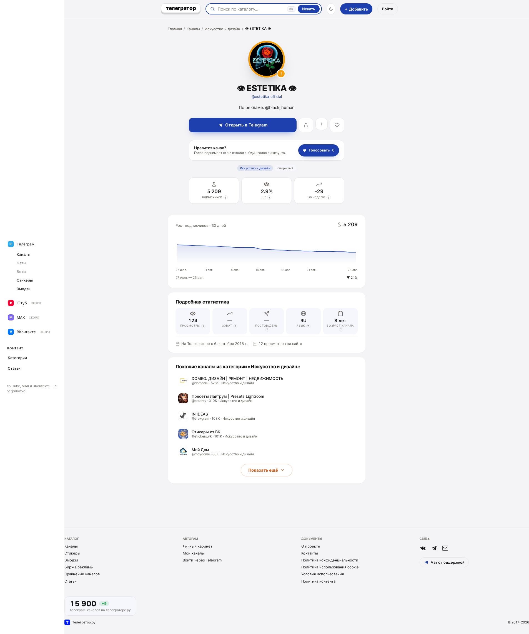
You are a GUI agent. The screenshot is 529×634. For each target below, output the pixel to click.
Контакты (309, 553)
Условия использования (322, 574)
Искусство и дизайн (222, 29)
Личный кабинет (197, 546)
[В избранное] (337, 125)
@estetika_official (267, 96)
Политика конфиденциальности (329, 560)
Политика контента (318, 581)
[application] (267, 251)
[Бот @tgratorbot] (434, 548)
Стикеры (72, 553)
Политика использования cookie (330, 567)
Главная (175, 29)
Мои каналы (194, 553)
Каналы (193, 29)
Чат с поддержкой (448, 562)
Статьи (70, 581)
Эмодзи (71, 560)
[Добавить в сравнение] (321, 124)
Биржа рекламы (79, 567)
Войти (387, 9)
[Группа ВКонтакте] (423, 548)
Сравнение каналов (82, 574)
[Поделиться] (306, 125)
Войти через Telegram (202, 560)
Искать (308, 9)
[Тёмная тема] (331, 8)
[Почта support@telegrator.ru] (445, 548)
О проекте (310, 546)
